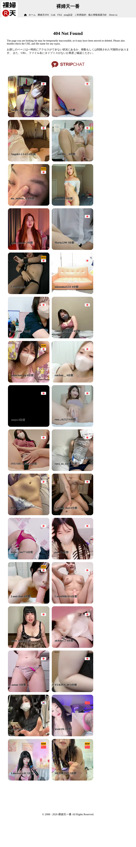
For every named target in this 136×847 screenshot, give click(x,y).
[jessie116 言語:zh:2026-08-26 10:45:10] (72, 735)
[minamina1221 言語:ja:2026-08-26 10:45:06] (72, 293)
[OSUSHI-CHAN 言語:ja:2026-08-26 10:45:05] (29, 470)
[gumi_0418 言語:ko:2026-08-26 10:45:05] (29, 735)
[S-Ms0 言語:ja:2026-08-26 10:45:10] (29, 293)
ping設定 (68, 15)
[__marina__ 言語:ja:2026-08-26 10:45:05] (72, 160)
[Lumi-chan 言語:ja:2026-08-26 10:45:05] (29, 602)
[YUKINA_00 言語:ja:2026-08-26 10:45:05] (72, 691)
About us (113, 15)
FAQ (59, 15)
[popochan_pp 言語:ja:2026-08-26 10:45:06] (29, 381)
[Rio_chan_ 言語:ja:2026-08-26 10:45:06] (29, 337)
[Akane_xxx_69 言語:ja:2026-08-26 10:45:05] (29, 116)
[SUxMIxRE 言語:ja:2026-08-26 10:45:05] (72, 116)
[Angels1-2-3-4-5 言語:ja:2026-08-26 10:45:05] (29, 160)
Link (53, 15)
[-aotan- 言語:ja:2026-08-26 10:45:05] (29, 691)
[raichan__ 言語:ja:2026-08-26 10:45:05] (72, 381)
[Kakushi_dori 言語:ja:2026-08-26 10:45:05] (72, 514)
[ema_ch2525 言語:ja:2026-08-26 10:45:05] (72, 425)
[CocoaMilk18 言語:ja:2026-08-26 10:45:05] (72, 602)
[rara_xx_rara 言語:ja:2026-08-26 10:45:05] (72, 470)
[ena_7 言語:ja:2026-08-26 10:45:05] (72, 558)
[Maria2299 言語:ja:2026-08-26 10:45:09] (72, 249)
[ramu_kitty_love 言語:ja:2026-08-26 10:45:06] (72, 337)
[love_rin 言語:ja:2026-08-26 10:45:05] (29, 514)
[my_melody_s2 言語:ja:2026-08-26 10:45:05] (29, 204)
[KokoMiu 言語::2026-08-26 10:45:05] (72, 204)
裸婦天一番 (68, 6)
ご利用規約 (80, 15)
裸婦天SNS (43, 15)
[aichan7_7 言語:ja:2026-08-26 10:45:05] (72, 647)
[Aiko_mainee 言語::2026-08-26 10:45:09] (29, 249)
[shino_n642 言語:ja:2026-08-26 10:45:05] (29, 647)
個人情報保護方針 (97, 15)
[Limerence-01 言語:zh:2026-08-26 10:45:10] (29, 779)
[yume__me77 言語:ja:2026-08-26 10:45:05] (29, 558)
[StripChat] (68, 68)
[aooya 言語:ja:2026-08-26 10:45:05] (29, 425)
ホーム (32, 15)
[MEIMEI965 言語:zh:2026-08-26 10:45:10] (72, 779)
